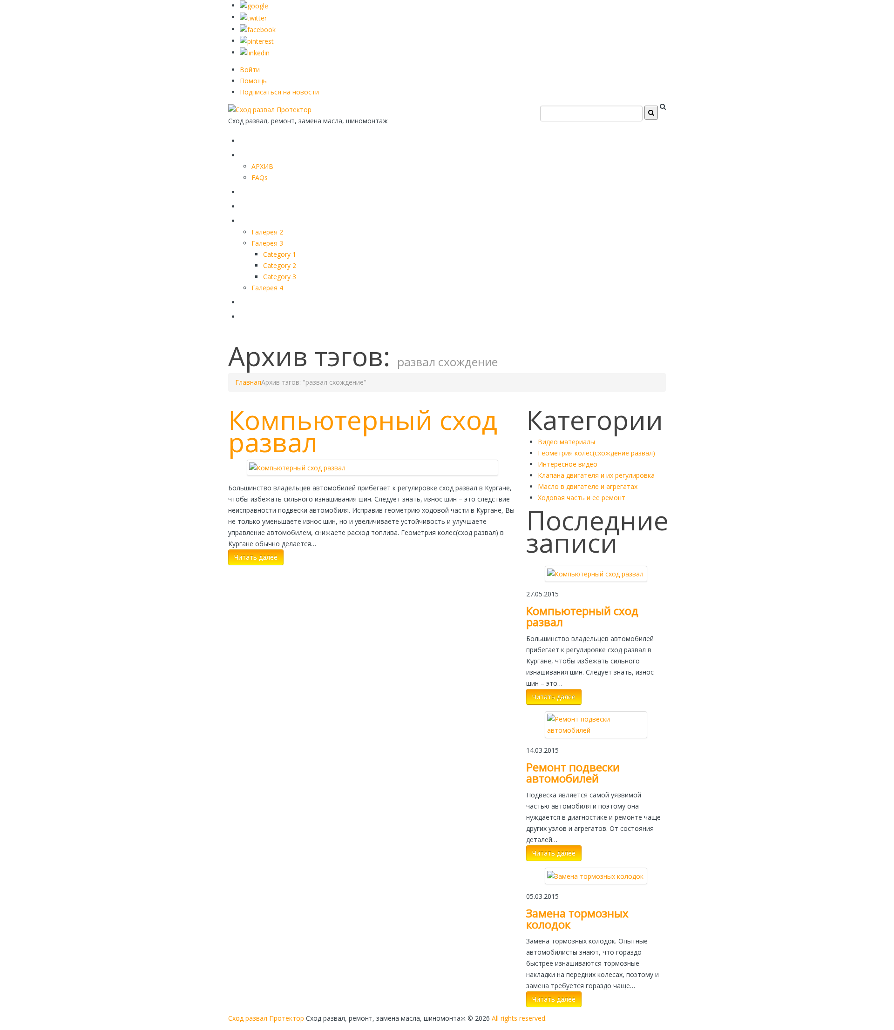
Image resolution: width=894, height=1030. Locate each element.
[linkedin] (255, 52)
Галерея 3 (267, 243)
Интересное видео (567, 464)
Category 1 (279, 254)
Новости (262, 314)
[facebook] (258, 29)
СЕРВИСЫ (265, 190)
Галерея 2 (267, 231)
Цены (255, 204)
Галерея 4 (267, 287)
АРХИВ (262, 166)
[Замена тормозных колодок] (595, 875)
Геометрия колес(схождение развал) (596, 452)
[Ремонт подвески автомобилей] (596, 724)
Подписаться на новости (279, 91)
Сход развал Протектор (266, 1018)
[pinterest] (257, 40)
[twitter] (253, 17)
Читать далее (256, 557)
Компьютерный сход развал (362, 430)
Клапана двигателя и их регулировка (596, 475)
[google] (254, 5)
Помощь (253, 80)
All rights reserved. (519, 1018)
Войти (250, 69)
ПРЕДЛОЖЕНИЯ (282, 153)
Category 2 (279, 265)
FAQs (259, 177)
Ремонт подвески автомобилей (573, 772)
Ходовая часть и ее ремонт (581, 497)
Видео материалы (566, 441)
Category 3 (279, 276)
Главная (262, 139)
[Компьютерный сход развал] (297, 467)
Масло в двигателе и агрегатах (587, 486)
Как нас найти (277, 300)
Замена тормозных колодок (577, 918)
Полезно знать (279, 219)
